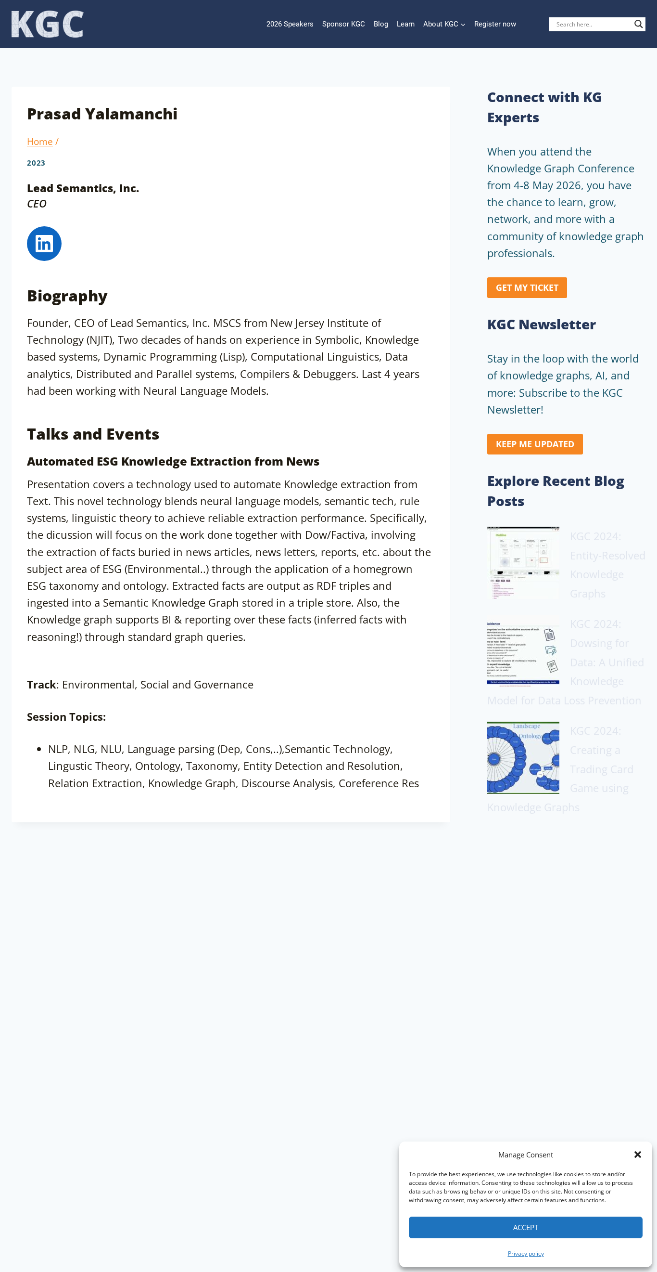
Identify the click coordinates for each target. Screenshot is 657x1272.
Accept (525, 1227)
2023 (36, 163)
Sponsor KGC (343, 24)
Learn (406, 24)
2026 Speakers (290, 24)
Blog (381, 24)
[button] (638, 1154)
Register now (495, 24)
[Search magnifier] (638, 24)
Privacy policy (526, 1253)
